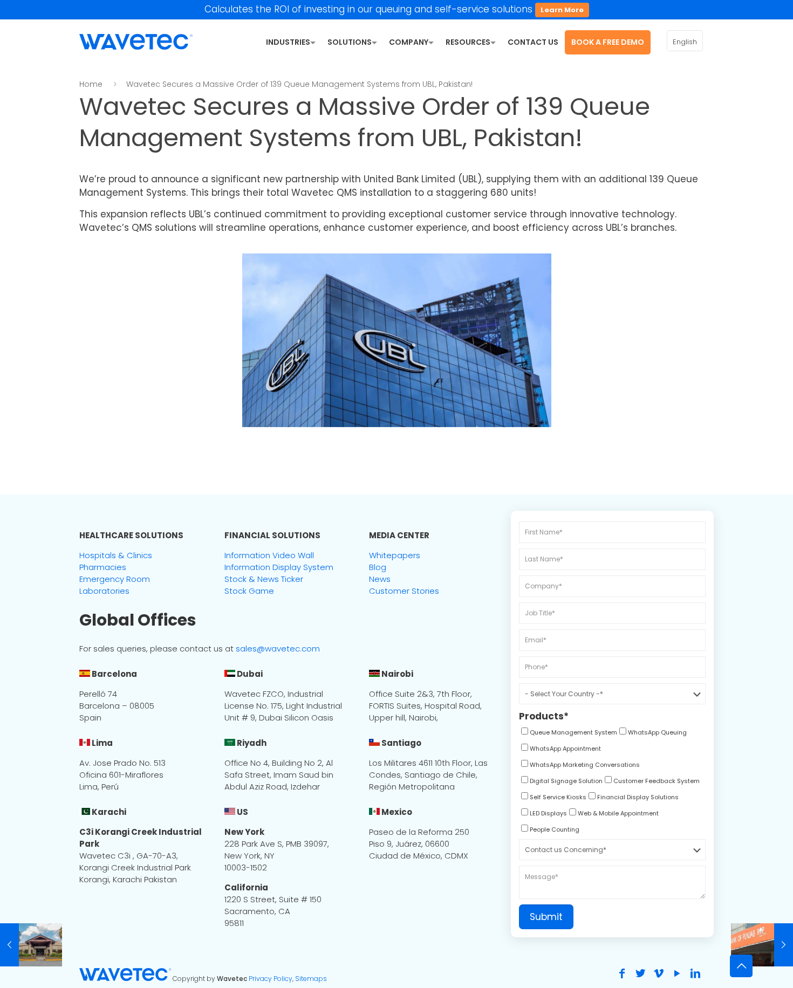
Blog (377, 567)
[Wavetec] (136, 41)
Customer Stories (404, 590)
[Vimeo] (658, 973)
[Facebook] (622, 973)
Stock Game (249, 590)
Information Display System (278, 567)
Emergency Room (114, 579)
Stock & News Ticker (263, 579)
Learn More (562, 10)
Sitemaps (311, 978)
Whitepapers (394, 555)
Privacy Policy (270, 978)
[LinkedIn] (695, 973)
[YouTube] (677, 973)
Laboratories (104, 590)
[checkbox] (568, 734)
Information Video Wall (269, 555)
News (380, 579)
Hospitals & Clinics (115, 555)
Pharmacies (102, 567)
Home (90, 84)
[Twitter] (640, 973)
